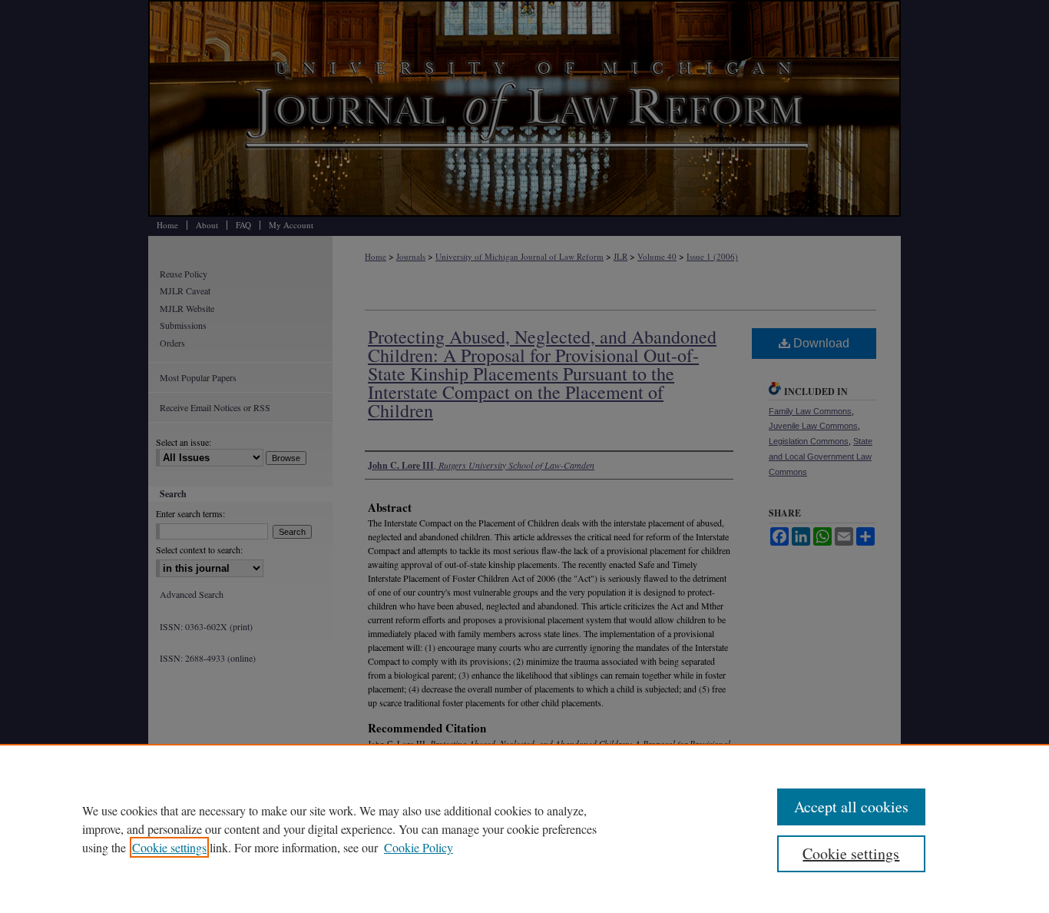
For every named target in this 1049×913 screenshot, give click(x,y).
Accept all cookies (851, 806)
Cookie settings (169, 847)
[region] (524, 828)
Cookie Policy (418, 847)
